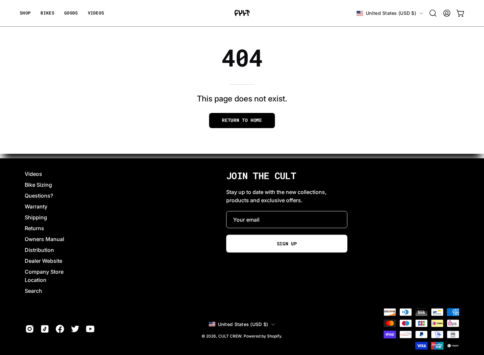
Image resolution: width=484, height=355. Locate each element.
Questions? (39, 195)
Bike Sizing (38, 184)
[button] (71, 13)
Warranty (36, 206)
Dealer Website (43, 261)
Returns (34, 228)
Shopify (274, 335)
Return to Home (242, 120)
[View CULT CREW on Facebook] (60, 329)
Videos (33, 174)
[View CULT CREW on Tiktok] (45, 329)
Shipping (36, 217)
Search (33, 290)
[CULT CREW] (242, 13)
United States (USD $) (391, 13)
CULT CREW (229, 335)
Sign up (287, 244)
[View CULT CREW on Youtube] (90, 329)
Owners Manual (44, 239)
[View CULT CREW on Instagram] (30, 329)
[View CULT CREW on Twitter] (75, 329)
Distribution (39, 250)
